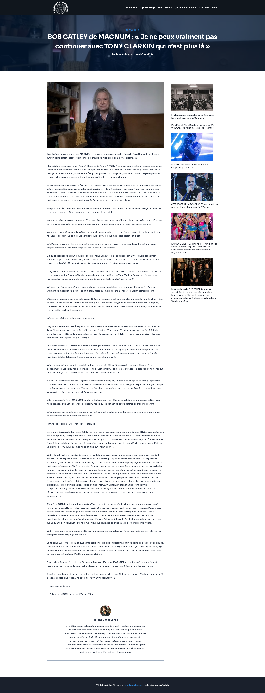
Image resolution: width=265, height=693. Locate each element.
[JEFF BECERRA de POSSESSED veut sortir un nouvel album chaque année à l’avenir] (194, 187)
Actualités (131, 7)
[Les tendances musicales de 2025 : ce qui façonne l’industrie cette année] (194, 97)
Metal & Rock (165, 7)
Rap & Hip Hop (147, 7)
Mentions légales (134, 685)
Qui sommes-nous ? (185, 7)
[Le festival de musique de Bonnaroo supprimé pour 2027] (194, 147)
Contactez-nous (208, 7)
